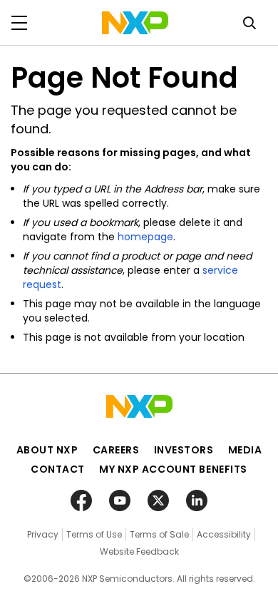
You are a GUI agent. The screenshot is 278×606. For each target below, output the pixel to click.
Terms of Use (94, 534)
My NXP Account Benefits (173, 469)
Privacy (42, 534)
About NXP (47, 450)
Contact (58, 469)
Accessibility (224, 534)
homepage (145, 237)
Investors (184, 450)
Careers (116, 450)
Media (245, 450)
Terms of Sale (159, 534)
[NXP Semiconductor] (135, 23)
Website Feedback (139, 551)
